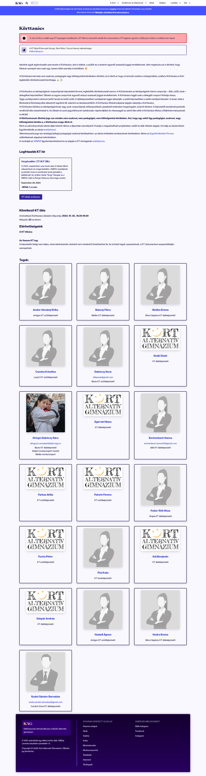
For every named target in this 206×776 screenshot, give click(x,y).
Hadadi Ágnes (103, 634)
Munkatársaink (89, 745)
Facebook (139, 731)
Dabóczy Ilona (102, 371)
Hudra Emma (160, 634)
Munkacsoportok (90, 750)
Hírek (151, 3)
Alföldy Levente (29, 187)
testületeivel (50, 129)
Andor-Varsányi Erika (45, 309)
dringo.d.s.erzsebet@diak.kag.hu (45, 443)
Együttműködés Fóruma (162, 133)
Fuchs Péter (45, 556)
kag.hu (113, 9)
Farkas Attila (45, 494)
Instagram (139, 736)
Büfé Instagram (141, 726)
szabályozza (99, 141)
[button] (113, 3)
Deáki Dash (160, 355)
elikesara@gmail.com (103, 377)
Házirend (87, 760)
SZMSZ (37, 141)
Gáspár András (45, 618)
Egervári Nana (102, 421)
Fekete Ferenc (103, 494)
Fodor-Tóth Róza (160, 510)
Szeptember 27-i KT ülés (35, 161)
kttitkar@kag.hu (36, 51)
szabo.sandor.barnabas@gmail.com (45, 702)
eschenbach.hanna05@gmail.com (160, 443)
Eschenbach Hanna (160, 437)
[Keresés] (27, 3)
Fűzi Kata (103, 572)
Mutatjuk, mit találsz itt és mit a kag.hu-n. (112, 12)
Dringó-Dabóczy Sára (45, 437)
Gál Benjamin (160, 556)
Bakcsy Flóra (103, 309)
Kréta (85, 740)
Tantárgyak (88, 764)
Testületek (87, 755)
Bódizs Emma (160, 309)
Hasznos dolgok (90, 726)
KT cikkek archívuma (31, 197)
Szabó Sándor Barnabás (45, 696)
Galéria (162, 3)
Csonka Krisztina (45, 371)
